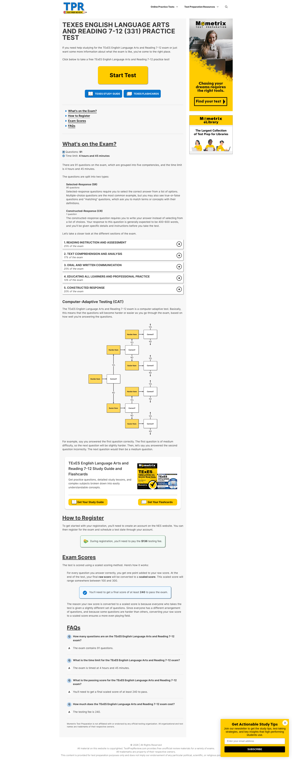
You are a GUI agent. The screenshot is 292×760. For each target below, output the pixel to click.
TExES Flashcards (146, 93)
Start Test (123, 75)
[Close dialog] (285, 723)
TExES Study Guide (107, 93)
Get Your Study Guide (90, 502)
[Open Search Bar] (226, 6)
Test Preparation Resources (199, 6)
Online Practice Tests (162, 6)
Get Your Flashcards (160, 502)
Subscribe (254, 749)
